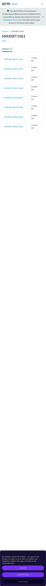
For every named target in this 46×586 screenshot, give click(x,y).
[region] (23, 568)
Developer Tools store (12, 20)
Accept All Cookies (23, 575)
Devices (5, 31)
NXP (4, 41)
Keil (14, 4)
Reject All (23, 568)
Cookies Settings (23, 581)
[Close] (42, 553)
